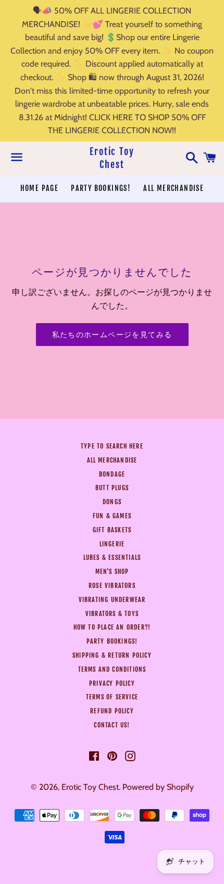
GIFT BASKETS (112, 530)
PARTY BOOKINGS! (101, 188)
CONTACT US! (112, 725)
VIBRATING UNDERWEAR (112, 600)
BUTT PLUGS (112, 488)
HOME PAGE (39, 188)
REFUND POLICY (112, 711)
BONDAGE (112, 474)
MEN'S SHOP (112, 571)
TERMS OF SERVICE (112, 697)
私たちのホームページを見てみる (112, 334)
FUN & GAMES (112, 516)
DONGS (112, 502)
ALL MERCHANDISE (173, 188)
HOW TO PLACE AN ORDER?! (112, 627)
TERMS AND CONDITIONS (112, 669)
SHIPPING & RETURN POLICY (112, 655)
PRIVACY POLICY (112, 683)
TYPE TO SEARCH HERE (112, 446)
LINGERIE (112, 544)
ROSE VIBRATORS (112, 586)
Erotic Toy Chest (112, 158)
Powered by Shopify (158, 787)
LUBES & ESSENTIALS (112, 557)
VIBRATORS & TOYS (112, 614)
